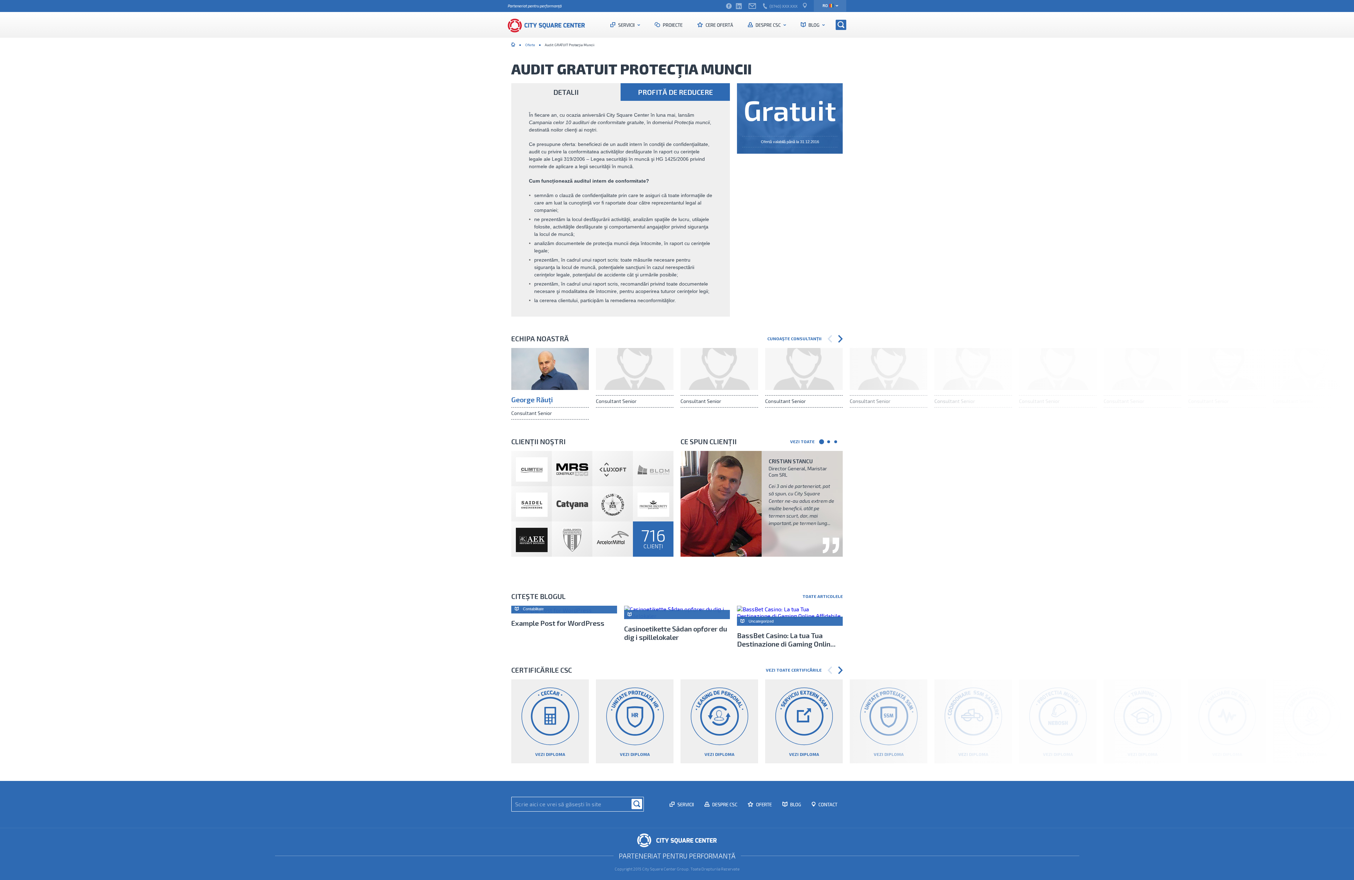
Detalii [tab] (566, 92)
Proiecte (672, 25)
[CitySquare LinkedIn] (738, 6)
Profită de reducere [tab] (675, 92)
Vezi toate (802, 441)
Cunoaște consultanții (794, 338)
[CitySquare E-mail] (752, 6)
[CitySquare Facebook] (728, 6)
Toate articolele (823, 596)
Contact (827, 804)
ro (825, 5)
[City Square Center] (550, 24)
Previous (830, 339)
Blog (814, 25)
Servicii (626, 25)
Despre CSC (768, 25)
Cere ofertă (719, 25)
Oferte (530, 45)
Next (840, 339)
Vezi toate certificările (794, 669)
